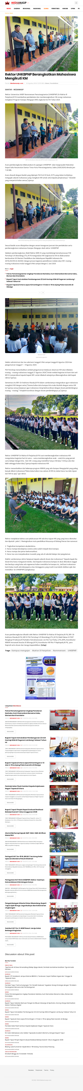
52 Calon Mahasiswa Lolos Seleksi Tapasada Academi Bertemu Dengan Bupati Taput (35, 1033)
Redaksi (31, 1070)
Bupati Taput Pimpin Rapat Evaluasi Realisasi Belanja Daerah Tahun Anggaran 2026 (24, 810)
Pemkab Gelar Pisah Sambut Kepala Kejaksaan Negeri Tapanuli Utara (24, 787)
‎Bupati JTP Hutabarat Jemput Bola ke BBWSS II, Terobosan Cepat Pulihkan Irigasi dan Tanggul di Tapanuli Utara (38, 977)
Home (7, 13)
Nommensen (59, 650)
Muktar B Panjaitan (41, 650)
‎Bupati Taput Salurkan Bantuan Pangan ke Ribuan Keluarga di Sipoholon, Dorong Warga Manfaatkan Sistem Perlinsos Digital (40, 1004)
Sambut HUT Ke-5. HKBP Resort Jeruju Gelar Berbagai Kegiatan (23, 929)
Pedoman (39, 1070)
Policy (52, 1070)
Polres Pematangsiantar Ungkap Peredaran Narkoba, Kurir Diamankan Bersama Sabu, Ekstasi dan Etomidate (23, 713)
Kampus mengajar (21, 650)
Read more (10, 731)
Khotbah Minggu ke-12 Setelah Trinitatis (19, 1054)
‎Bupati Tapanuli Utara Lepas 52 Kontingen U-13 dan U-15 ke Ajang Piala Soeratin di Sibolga (24, 764)
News (11, 13)
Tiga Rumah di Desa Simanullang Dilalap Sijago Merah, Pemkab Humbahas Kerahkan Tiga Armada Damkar (39, 968)
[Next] (43, 292)
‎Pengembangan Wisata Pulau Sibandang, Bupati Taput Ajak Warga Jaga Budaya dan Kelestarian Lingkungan (25, 905)
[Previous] (39, 292)
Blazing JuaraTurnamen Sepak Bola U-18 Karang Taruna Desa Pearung (29, 1047)
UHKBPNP (72, 650)
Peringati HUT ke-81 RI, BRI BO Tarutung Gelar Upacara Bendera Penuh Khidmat (24, 857)
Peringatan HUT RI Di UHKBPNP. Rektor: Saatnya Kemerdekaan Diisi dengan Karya (24, 881)
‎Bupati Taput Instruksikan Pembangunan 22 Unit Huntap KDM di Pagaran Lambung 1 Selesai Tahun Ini (25, 740)
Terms (46, 1070)
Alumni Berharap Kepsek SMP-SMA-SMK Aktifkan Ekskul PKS (25, 834)
